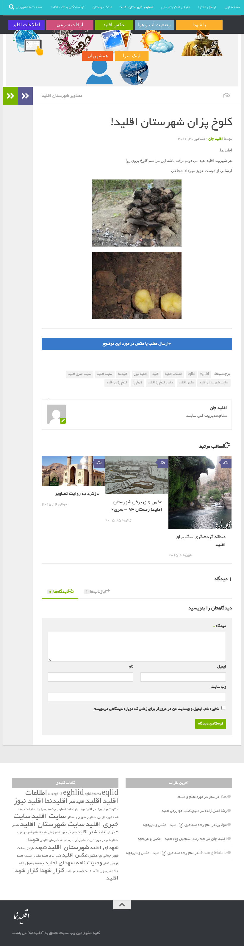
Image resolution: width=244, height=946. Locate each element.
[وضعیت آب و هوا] (156, 40)
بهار (82, 809)
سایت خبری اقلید (79, 374)
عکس (93, 856)
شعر (15, 825)
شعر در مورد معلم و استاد (196, 797)
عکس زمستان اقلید (29, 856)
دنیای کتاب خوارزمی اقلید (180, 811)
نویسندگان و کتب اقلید (67, 7)
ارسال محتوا (207, 7)
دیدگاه (219, 626)
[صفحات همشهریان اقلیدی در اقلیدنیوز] (99, 71)
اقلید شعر (76, 802)
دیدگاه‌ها (59, 591)
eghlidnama (93, 794)
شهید (41, 848)
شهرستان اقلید (68, 847)
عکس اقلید (186, 383)
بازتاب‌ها (95, 591)
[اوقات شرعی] (72, 40)
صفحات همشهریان (29, 7)
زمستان (72, 817)
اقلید (155, 374)
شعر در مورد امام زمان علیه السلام (55, 832)
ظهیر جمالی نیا (108, 856)
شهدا (33, 840)
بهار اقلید (73, 809)
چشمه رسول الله (31, 864)
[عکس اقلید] (116, 40)
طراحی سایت (25, 848)
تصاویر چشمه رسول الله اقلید (46, 809)
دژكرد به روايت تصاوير (77, 494)
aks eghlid (55, 794)
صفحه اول (232, 7)
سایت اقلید (104, 374)
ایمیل (221, 667)
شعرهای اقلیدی (49, 840)
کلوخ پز (137, 383)
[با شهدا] (201, 40)
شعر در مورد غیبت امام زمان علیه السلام (85, 840)
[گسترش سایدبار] (10, 96)
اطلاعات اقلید (173, 374)
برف (105, 809)
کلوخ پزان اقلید (117, 383)
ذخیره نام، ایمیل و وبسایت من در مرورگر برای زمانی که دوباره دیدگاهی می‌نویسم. (156, 709)
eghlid (204, 374)
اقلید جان (215, 139)
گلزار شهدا (52, 871)
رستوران (83, 817)
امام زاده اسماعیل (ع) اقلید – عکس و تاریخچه (177, 825)
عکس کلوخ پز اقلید (160, 383)
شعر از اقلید (108, 832)
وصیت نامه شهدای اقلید (73, 863)
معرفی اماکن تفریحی (175, 7)
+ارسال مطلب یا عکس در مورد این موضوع (137, 344)
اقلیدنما (123, 374)
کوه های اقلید (74, 871)
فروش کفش (110, 864)
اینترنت (113, 809)
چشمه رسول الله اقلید (101, 871)
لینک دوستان (102, 7)
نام (131, 667)
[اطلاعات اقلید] (28, 40)
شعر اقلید (87, 832)
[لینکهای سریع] (133, 71)
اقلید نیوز (140, 374)
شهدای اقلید (104, 848)
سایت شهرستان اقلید (214, 383)
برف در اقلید (94, 809)
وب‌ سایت (218, 687)
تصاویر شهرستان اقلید (136, 7)
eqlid (191, 374)
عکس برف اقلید (51, 856)
